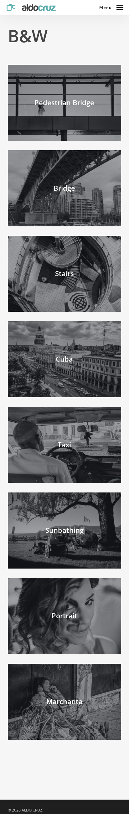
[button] (111, 7)
